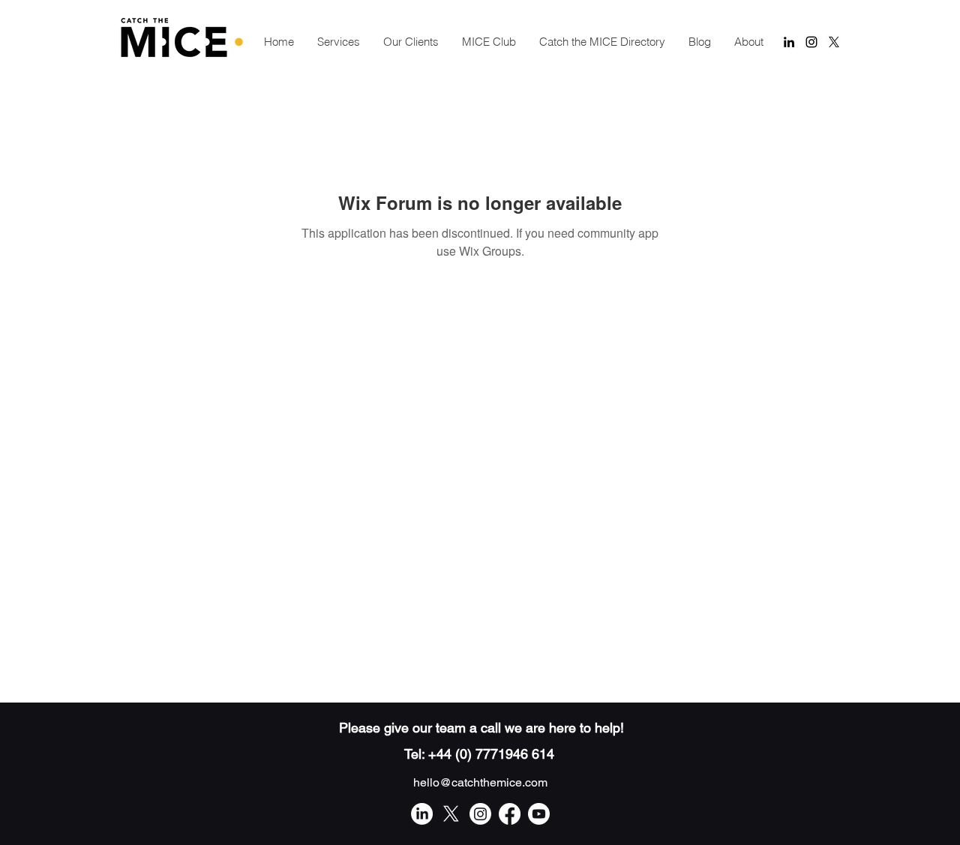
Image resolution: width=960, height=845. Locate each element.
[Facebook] (509, 814)
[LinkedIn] (422, 814)
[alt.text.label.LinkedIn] (789, 41)
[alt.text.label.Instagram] (811, 41)
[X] (834, 41)
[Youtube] (539, 814)
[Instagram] (480, 814)
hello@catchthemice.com (480, 782)
